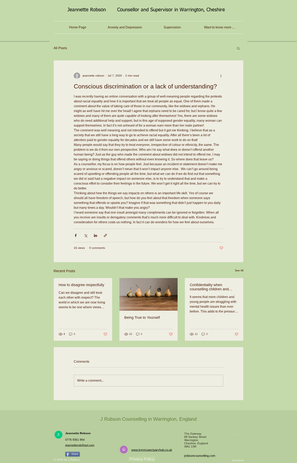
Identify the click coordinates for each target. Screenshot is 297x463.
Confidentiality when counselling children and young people (209, 287)
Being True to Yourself (142, 318)
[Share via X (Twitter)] (85, 235)
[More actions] (220, 75)
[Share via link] (105, 235)
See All (239, 270)
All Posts (60, 48)
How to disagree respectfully (81, 285)
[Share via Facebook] (76, 235)
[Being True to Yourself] (148, 294)
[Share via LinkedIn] (95, 235)
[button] (238, 48)
